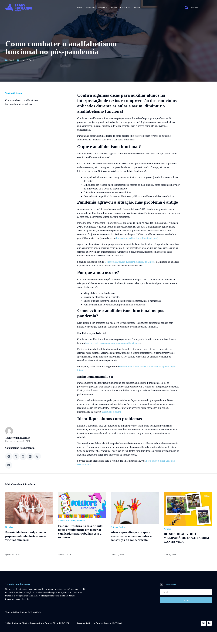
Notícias (9, 527)
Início (79, 7)
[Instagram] (203, 623)
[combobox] (196, 7)
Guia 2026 (125, 7)
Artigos (113, 7)
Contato (136, 7)
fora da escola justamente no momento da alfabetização (112, 343)
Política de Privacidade (30, 612)
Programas (102, 7)
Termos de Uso (12, 612)
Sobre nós (90, 7)
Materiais (81, 520)
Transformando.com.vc (17, 437)
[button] (8, 456)
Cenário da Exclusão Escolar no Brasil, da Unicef (129, 261)
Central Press (102, 623)
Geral (11, 60)
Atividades (70, 520)
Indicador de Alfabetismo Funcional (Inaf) (137, 238)
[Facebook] (209, 623)
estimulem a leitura (111, 411)
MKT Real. (117, 623)
